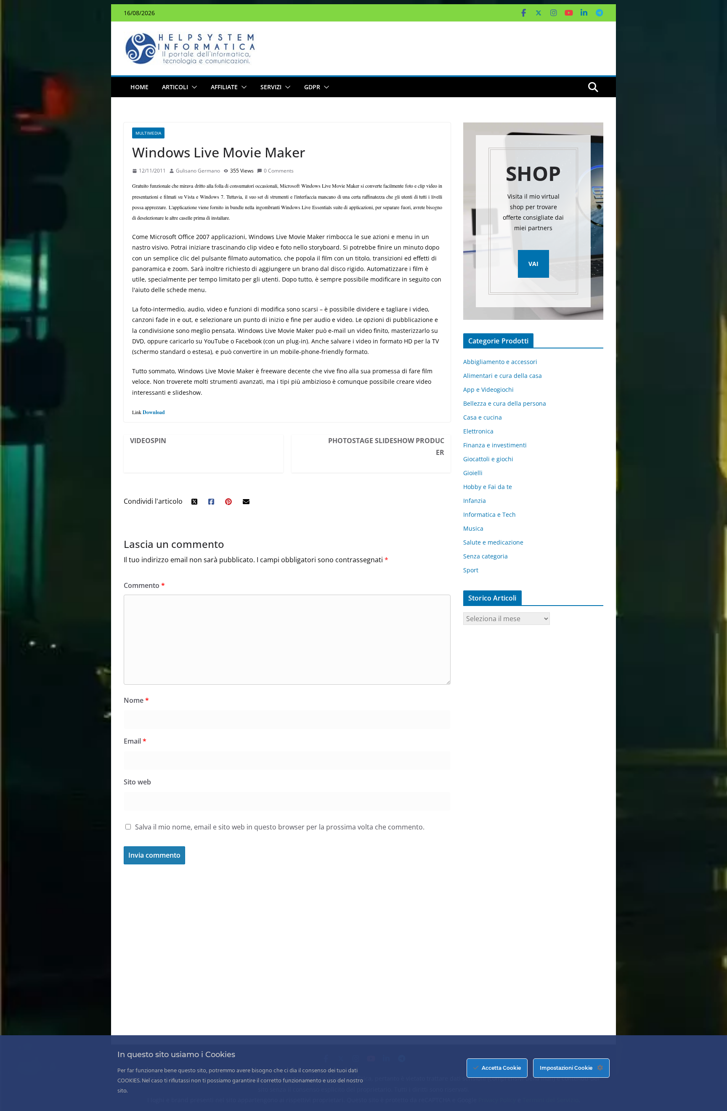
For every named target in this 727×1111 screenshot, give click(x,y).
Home (139, 87)
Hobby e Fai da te (487, 487)
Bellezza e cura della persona (504, 403)
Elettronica (478, 431)
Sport (470, 570)
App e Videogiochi (488, 389)
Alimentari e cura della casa (502, 376)
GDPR (312, 87)
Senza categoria (485, 556)
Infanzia (474, 501)
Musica (473, 528)
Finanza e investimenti (495, 445)
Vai (533, 264)
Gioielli (473, 473)
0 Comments (279, 170)
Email (135, 741)
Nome (136, 700)
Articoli (175, 87)
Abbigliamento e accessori (500, 362)
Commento (144, 585)
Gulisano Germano (198, 170)
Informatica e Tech (489, 514)
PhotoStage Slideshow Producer (386, 446)
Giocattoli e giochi (488, 459)
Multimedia (148, 133)
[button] (192, 87)
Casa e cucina (482, 417)
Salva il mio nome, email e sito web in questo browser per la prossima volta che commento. (280, 827)
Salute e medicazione (493, 542)
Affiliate (224, 87)
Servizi (270, 87)
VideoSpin (148, 440)
